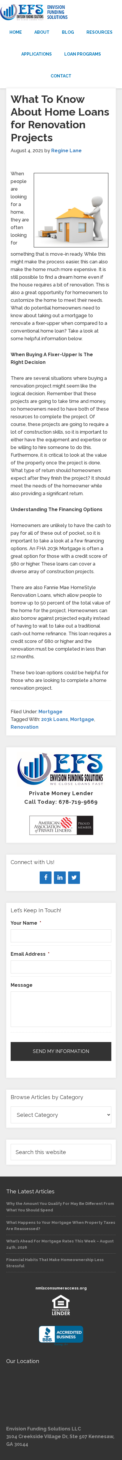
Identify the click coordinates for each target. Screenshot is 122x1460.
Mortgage (50, 711)
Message (22, 985)
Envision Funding (61, 12)
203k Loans (54, 719)
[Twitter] (74, 877)
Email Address (30, 954)
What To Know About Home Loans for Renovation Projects (60, 118)
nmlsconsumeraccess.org (61, 1288)
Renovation (24, 727)
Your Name (26, 923)
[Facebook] (46, 877)
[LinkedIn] (60, 877)
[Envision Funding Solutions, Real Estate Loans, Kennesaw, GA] (61, 1336)
